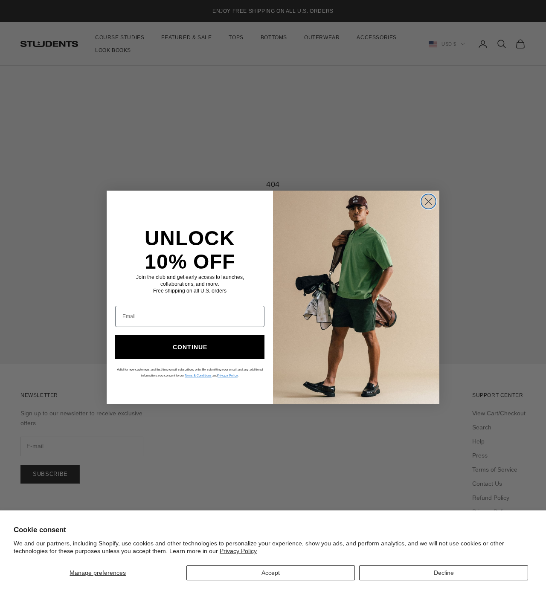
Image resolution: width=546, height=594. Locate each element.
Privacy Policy (238, 551)
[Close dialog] (428, 201)
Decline (444, 572)
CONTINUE (190, 347)
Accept (270, 572)
